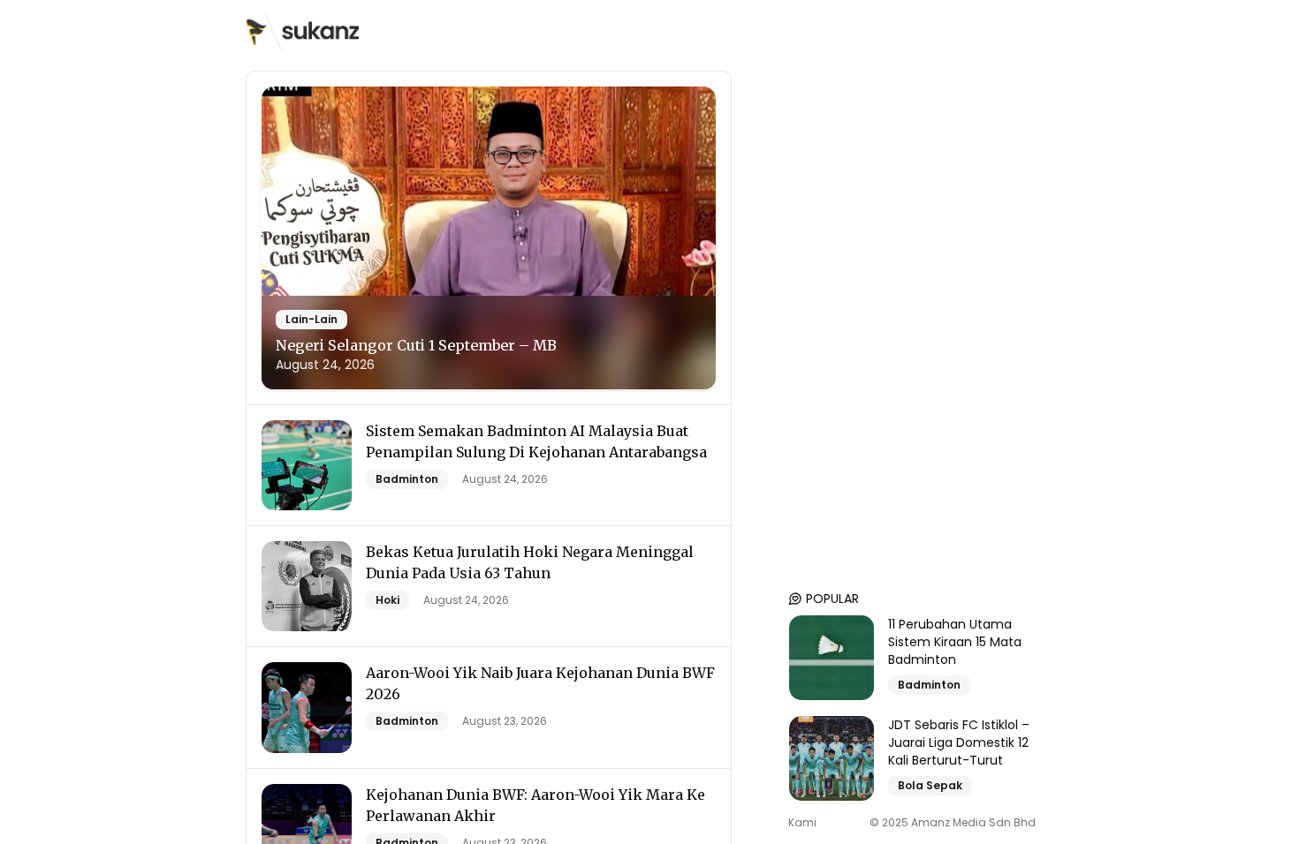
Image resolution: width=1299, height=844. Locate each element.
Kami (802, 823)
